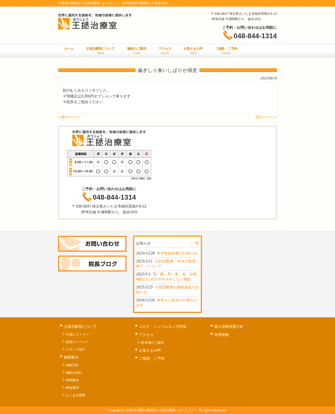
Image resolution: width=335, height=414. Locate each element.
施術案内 (71, 357)
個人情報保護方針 (228, 326)
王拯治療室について (80, 326)
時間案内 (72, 380)
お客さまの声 (150, 350)
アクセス (146, 335)
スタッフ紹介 (75, 349)
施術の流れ (74, 372)
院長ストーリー (77, 342)
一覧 (196, 243)
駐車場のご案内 (152, 342)
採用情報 (221, 335)
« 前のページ (68, 117)
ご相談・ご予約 (152, 358)
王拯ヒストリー (77, 334)
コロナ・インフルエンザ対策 (162, 326)
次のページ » (266, 117)
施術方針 (72, 365)
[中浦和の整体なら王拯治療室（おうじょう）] (95, 27)
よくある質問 (75, 395)
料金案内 (72, 387)
